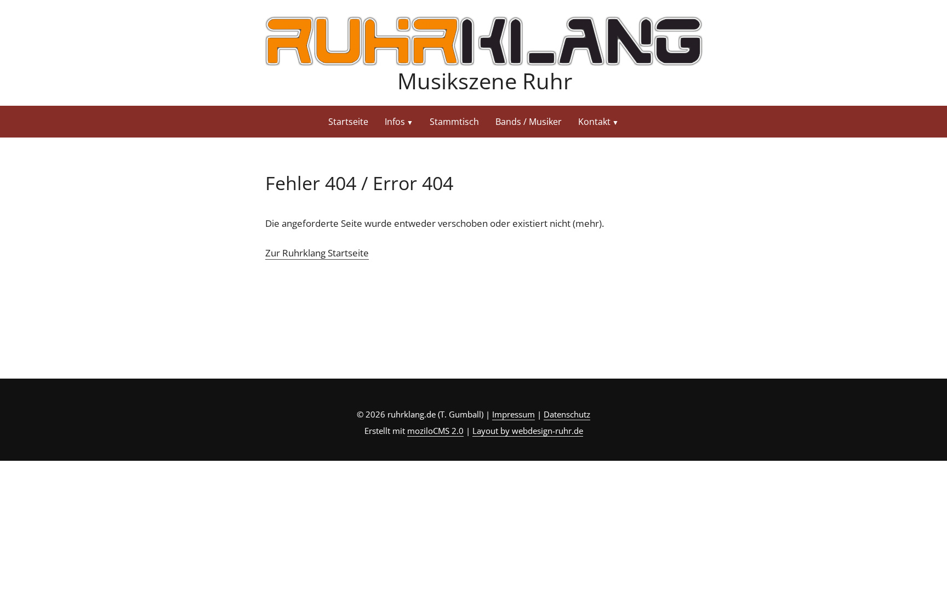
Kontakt (594, 122)
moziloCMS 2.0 (435, 430)
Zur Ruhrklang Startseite (317, 253)
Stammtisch (454, 122)
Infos (395, 122)
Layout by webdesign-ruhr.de (527, 430)
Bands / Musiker (528, 122)
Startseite (348, 122)
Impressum (513, 414)
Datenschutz (567, 414)
